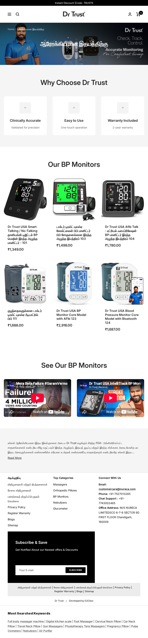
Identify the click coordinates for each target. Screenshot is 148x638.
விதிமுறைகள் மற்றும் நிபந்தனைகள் (27, 484)
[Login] (130, 14)
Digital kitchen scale (58, 621)
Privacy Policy (16, 507)
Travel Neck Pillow (28, 626)
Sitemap (13, 525)
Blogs (11, 519)
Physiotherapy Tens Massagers (85, 626)
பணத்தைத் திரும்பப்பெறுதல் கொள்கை (23, 499)
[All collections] (44, 621)
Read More (15, 457)
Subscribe (75, 569)
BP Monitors (60, 496)
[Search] (17, 14)
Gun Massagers (53, 626)
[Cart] (138, 14)
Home (11, 29)
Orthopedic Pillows (65, 490)
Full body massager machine (26, 621)
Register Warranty (19, 513)
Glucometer (60, 508)
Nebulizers (60, 502)
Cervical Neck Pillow (108, 621)
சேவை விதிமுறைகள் (19, 490)
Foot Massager (83, 621)
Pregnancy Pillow (118, 626)
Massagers (60, 484)
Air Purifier (45, 630)
